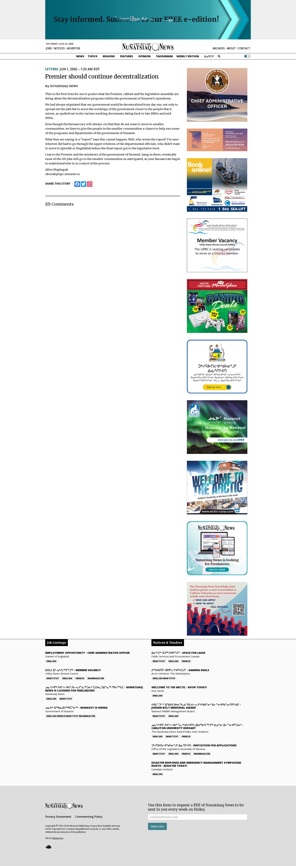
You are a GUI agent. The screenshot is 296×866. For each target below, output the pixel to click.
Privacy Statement (58, 816)
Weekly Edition (187, 56)
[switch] (247, 56)
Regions (109, 56)
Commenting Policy (88, 816)
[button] (48, 847)
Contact (244, 48)
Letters (51, 69)
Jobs (49, 48)
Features (126, 56)
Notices (59, 48)
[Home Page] (148, 46)
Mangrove (57, 838)
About (231, 48)
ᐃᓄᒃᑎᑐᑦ (209, 56)
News (80, 56)
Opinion (144, 56)
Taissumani (164, 56)
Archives (219, 48)
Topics (92, 56)
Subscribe (157, 826)
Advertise (73, 48)
